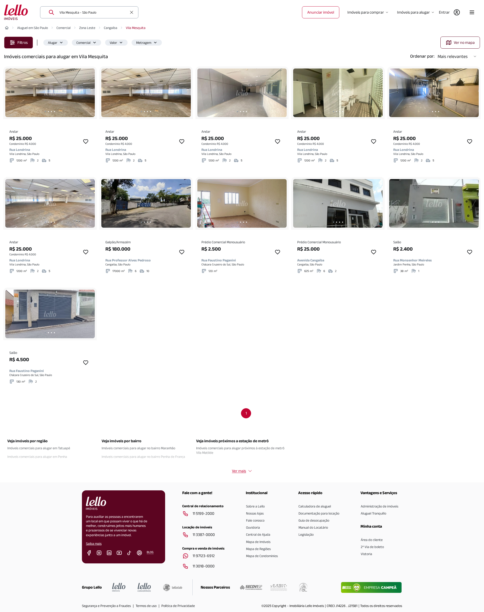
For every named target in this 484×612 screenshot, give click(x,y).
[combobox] (93, 12)
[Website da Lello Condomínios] (144, 587)
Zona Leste (87, 28)
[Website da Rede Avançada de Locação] (303, 587)
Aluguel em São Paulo (32, 28)
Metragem (143, 43)
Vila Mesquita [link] (135, 28)
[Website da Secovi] (251, 587)
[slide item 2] (48, 111)
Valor (113, 43)
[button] (55, 43)
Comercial (63, 28)
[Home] (7, 27)
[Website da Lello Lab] (172, 587)
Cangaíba (110, 28)
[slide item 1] (45, 111)
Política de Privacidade (178, 606)
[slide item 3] (51, 111)
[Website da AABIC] (278, 587)
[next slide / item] (90, 93)
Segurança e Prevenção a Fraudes (106, 606)
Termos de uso (146, 606)
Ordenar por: (422, 56)
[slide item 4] (54, 111)
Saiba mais (94, 543)
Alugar (52, 43)
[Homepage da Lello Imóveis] (119, 587)
